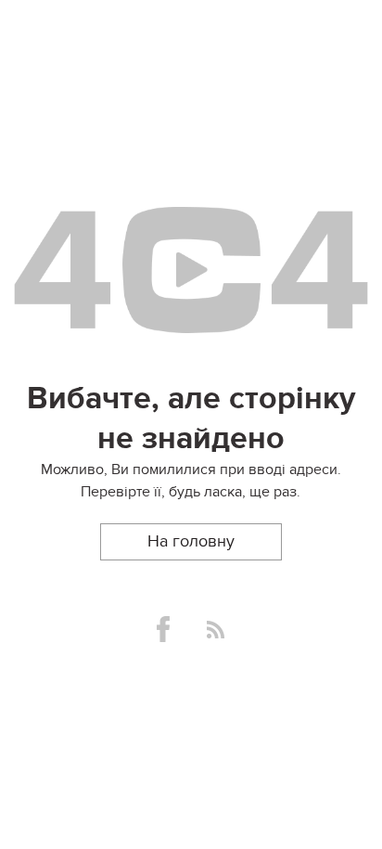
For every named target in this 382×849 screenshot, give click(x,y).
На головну (191, 541)
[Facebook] (163, 629)
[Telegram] (215, 629)
